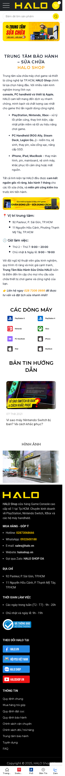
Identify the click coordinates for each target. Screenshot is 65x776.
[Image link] (16, 318)
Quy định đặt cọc (13, 711)
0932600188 (28, 539)
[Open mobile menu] (6, 5)
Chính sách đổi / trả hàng (18, 730)
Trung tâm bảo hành (16, 736)
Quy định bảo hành (15, 717)
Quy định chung (13, 698)
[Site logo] (31, 5)
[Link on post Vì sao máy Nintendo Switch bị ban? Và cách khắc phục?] (31, 395)
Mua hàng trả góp (14, 705)
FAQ (5, 748)
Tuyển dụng (10, 742)
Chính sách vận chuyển (17, 723)
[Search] (56, 16)
